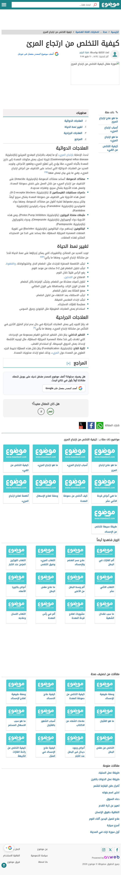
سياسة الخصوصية (39, 856)
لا (41, 411)
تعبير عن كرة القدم (109, 805)
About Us (43, 862)
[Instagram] (103, 849)
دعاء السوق (113, 799)
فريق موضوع (13, 862)
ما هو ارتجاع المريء (111, 139)
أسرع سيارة (113, 825)
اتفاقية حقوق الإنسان (107, 812)
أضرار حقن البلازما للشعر (106, 785)
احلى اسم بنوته (110, 792)
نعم (50, 411)
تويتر (82, 425)
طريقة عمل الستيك (108, 772)
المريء (55, 352)
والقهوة (11, 263)
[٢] (45, 172)
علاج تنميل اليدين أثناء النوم (104, 818)
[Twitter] (110, 849)
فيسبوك (91, 425)
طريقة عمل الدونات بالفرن (105, 779)
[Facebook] (116, 849)
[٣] (43, 257)
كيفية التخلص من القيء (110, 148)
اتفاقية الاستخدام (11, 856)
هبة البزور (84, 52)
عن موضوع (42, 849)
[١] (47, 172)
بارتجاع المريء (65, 154)
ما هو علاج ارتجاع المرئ (108, 120)
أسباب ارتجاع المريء (111, 129)
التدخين (69, 277)
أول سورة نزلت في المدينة (104, 832)
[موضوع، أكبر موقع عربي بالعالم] (110, 5)
